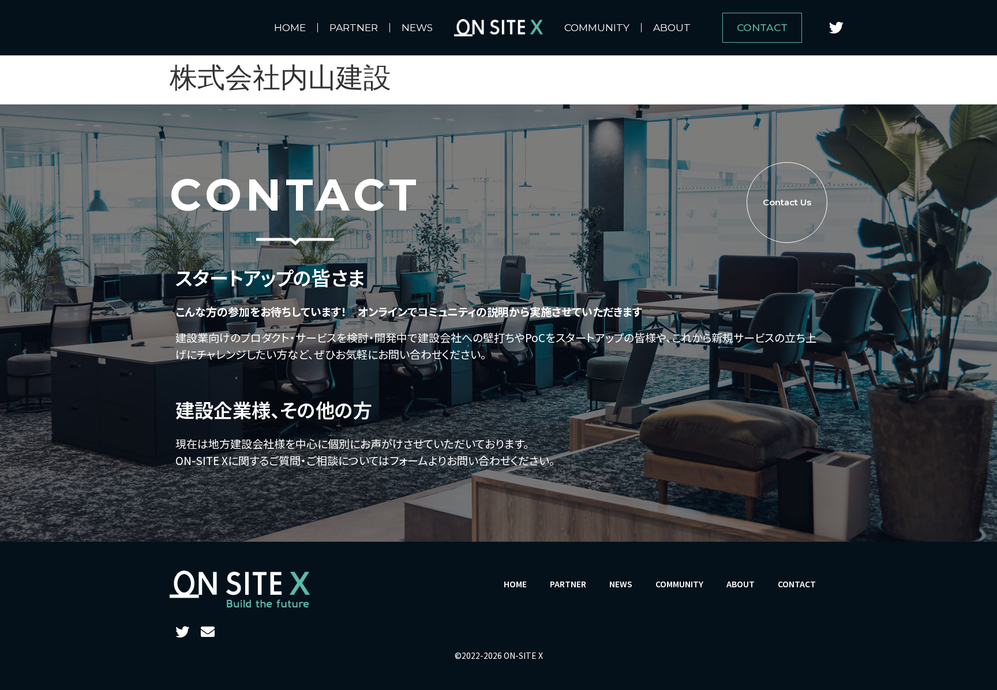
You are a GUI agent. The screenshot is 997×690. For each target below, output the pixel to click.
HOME (290, 27)
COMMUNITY (596, 27)
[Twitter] (836, 27)
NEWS (417, 27)
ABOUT (672, 27)
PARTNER (353, 27)
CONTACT (797, 584)
